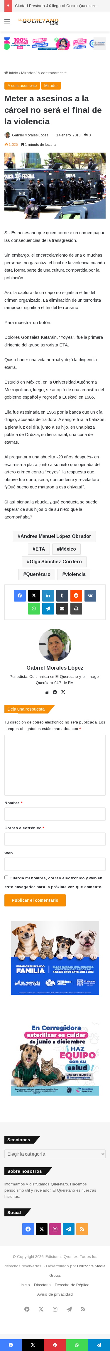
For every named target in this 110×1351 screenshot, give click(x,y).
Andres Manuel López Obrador (56, 536)
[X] (34, 596)
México (68, 548)
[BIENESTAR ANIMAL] (55, 993)
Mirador (28, 73)
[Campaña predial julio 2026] (55, 43)
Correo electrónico (24, 828)
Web (8, 853)
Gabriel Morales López (30, 135)
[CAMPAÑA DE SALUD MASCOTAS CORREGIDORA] (55, 1094)
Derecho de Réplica (72, 1285)
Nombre (13, 803)
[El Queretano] (38, 21)
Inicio (13, 73)
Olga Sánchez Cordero (56, 561)
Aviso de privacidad (55, 1294)
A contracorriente (52, 73)
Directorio (42, 1285)
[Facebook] (20, 596)
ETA (40, 548)
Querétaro (38, 574)
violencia (75, 574)
